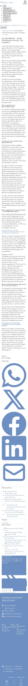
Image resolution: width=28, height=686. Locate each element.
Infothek (4, 31)
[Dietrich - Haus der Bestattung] (7, 2)
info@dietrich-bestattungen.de (13, 614)
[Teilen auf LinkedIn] (14, 448)
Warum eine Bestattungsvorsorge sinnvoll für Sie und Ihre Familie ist (14, 512)
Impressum (3, 25)
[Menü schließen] (4, 6)
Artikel (10, 31)
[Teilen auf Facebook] (14, 423)
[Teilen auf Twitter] (14, 399)
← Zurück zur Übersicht (8, 592)
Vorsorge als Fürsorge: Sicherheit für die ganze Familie (15, 515)
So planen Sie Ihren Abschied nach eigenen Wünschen (14, 496)
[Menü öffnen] (25, 2)
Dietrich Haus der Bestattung (12, 616)
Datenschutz (10, 25)
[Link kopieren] (2, 485)
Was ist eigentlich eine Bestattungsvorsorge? (11, 492)
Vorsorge (5, 34)
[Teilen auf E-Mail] (14, 472)
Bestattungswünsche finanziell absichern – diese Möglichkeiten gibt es (15, 501)
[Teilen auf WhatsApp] (14, 375)
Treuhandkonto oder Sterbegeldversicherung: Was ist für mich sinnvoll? (16, 507)
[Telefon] (7, 682)
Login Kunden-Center (20, 25)
